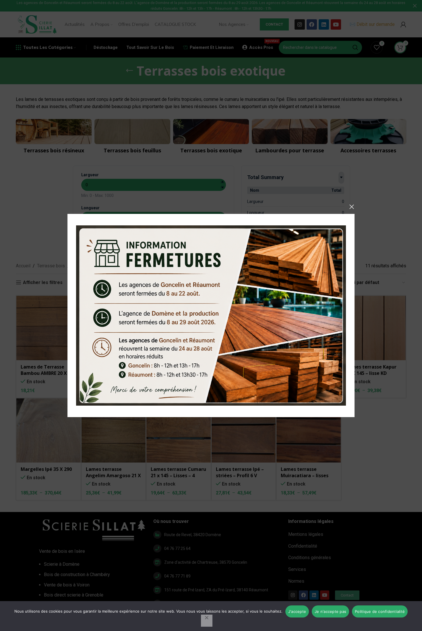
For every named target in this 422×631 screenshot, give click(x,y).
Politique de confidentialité (380, 611)
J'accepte (297, 611)
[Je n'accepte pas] (206, 621)
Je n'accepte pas (330, 611)
